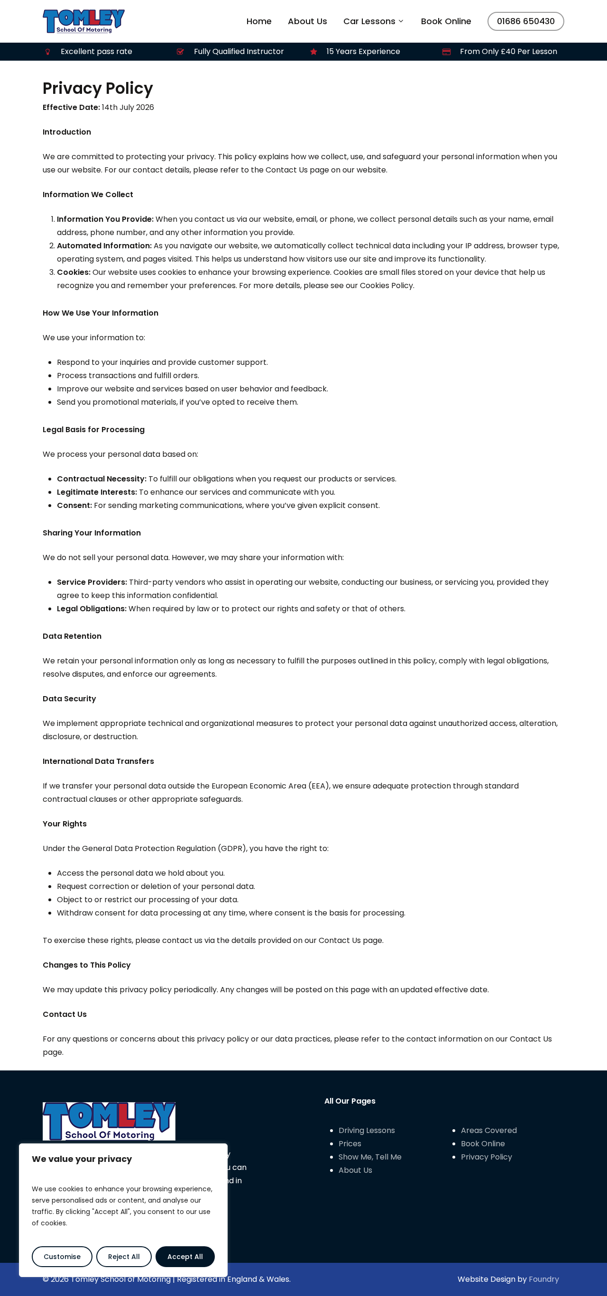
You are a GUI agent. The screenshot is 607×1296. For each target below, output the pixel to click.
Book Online (483, 1143)
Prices (350, 1143)
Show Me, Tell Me (370, 1156)
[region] (123, 1210)
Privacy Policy (486, 1156)
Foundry (544, 1279)
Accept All (185, 1256)
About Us (355, 1170)
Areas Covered (489, 1130)
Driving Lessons (367, 1130)
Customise (62, 1256)
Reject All (124, 1256)
